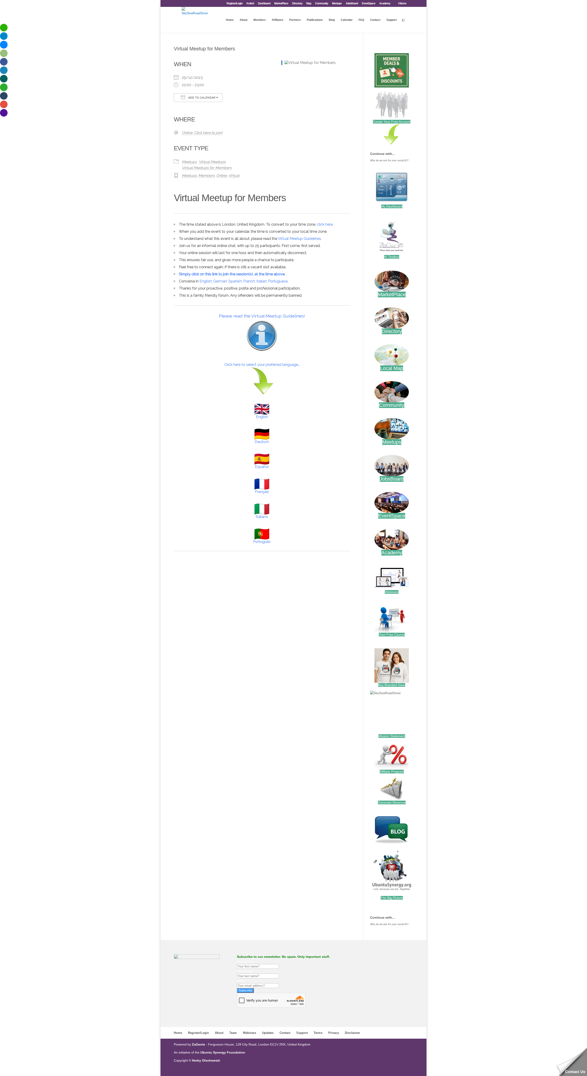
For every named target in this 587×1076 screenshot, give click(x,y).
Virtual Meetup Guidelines (299, 238)
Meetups (337, 3)
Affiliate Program (392, 771)
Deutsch (262, 442)
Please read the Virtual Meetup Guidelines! (262, 315)
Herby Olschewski (206, 1060)
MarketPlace (281, 3)
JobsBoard (352, 3)
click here (325, 224)
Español (262, 467)
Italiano (262, 517)
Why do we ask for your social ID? (389, 160)
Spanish (235, 281)
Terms (318, 1033)
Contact (375, 20)
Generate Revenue (392, 802)
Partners (295, 20)
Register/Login (234, 3)
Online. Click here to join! (202, 133)
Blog (332, 20)
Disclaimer (352, 1033)
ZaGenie (198, 1044)
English (205, 281)
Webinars (392, 592)
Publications (315, 20)
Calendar (347, 20)
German (220, 281)
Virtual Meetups (212, 162)
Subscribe (245, 990)
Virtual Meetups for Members (207, 168)
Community (321, 3)
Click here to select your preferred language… (262, 364)
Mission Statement (391, 736)
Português (262, 541)
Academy (384, 3)
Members (259, 20)
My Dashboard (391, 206)
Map (308, 3)
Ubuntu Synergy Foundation (222, 1052)
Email (241, 981)
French (249, 281)
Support (391, 20)
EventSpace (368, 3)
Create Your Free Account (391, 121)
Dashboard (264, 3)
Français (262, 492)
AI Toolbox (391, 257)
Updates (268, 1033)
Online (221, 175)
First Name (245, 961)
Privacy (333, 1033)
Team (233, 1033)
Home (230, 20)
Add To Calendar (201, 97)
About (243, 20)
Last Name (245, 971)
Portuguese (278, 281)
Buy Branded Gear (391, 685)
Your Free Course (392, 634)
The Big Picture (392, 898)
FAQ (361, 20)
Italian (261, 281)
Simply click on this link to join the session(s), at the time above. (232, 274)
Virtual (233, 175)
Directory (297, 3)
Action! (250, 3)
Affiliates (277, 20)
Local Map (391, 368)
